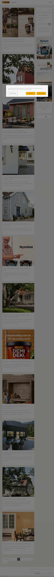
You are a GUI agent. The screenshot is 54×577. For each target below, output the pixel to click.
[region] (27, 91)
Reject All (31, 93)
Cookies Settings (12, 93)
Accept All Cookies (41, 93)
